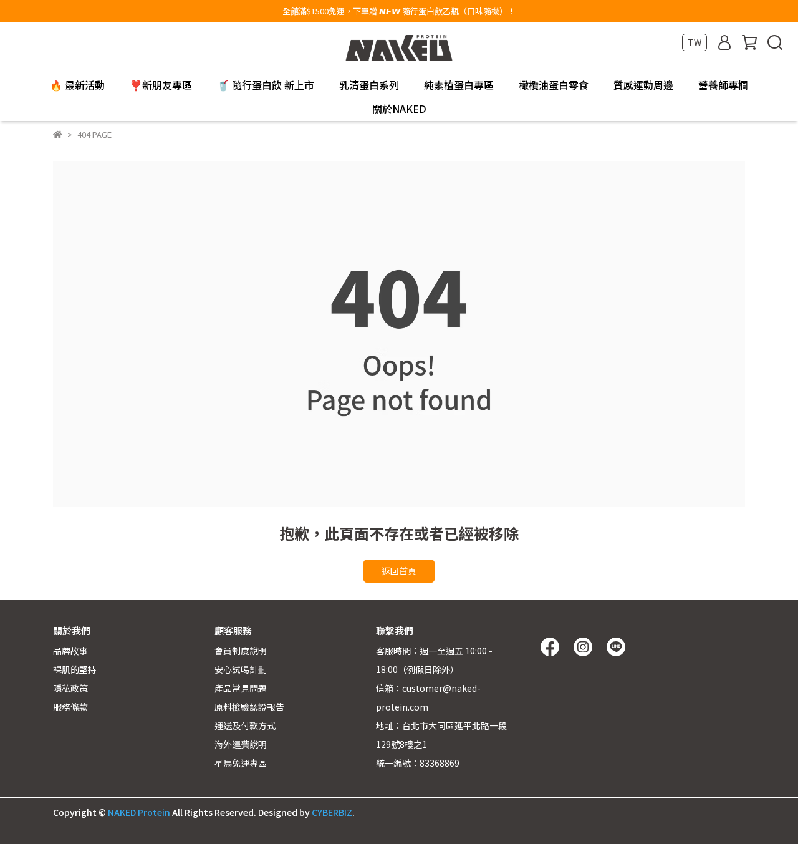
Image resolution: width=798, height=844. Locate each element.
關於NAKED (399, 108)
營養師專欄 (723, 85)
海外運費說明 (240, 744)
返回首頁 (399, 571)
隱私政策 (70, 688)
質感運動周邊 (643, 85)
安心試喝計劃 (240, 669)
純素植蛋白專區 (459, 85)
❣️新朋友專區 (161, 85)
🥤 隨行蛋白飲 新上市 (265, 85)
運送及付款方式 (245, 725)
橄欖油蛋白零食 (554, 85)
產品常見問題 (240, 688)
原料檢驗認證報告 (249, 707)
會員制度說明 (240, 650)
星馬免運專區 (240, 763)
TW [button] (694, 42)
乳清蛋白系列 (369, 85)
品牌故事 (70, 650)
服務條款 (70, 707)
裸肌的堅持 (75, 669)
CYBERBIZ (332, 812)
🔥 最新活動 (77, 85)
